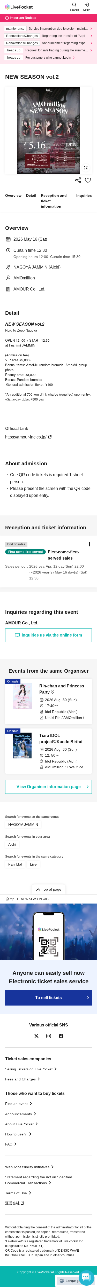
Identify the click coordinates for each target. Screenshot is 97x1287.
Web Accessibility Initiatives (27, 1167)
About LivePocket (19, 1124)
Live (33, 864)
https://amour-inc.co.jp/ (26, 437)
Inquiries (84, 195)
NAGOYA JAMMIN (23, 824)
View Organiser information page (49, 786)
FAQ (8, 1144)
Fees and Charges (20, 1079)
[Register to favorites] (88, 180)
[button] (48, 561)
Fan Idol (15, 864)
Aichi (12, 844)
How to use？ (16, 1134)
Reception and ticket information (54, 200)
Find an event (16, 1104)
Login (86, 9)
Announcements (18, 1114)
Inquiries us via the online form (52, 635)
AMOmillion (24, 278)
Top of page (51, 889)
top (12, 899)
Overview (13, 195)
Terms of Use (16, 1193)
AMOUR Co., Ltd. (29, 289)
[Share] (78, 180)
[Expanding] (48, 130)
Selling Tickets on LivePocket (29, 1069)
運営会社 (12, 1203)
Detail (31, 195)
